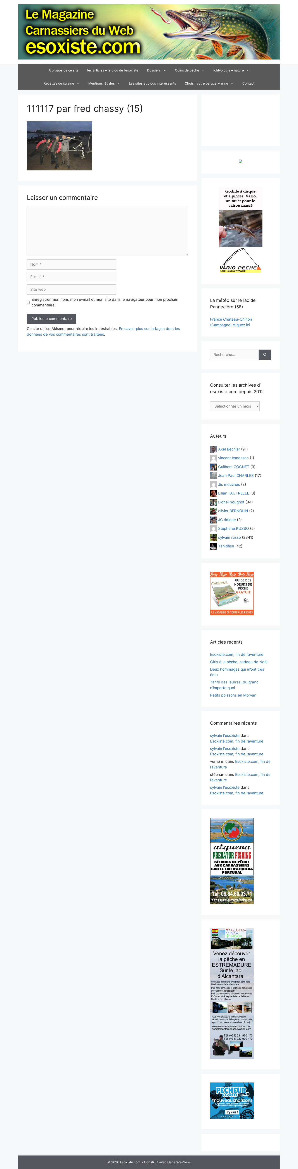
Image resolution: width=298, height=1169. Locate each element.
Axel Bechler (229, 449)
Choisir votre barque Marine (206, 83)
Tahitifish (226, 546)
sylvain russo (229, 537)
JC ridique (227, 519)
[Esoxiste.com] (149, 31)
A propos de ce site (64, 70)
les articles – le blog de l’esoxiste (112, 70)
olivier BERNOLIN (233, 511)
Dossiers (154, 70)
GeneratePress (179, 1162)
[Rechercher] (265, 355)
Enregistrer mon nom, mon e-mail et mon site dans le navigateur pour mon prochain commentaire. (105, 302)
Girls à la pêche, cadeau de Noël (238, 662)
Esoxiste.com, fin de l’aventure (236, 654)
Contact (248, 83)
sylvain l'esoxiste (225, 735)
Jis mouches (229, 484)
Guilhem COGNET (233, 466)
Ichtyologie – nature (228, 70)
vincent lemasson (233, 458)
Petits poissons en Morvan (233, 695)
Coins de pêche (187, 70)
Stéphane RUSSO (233, 528)
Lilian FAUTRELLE (233, 493)
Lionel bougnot (231, 502)
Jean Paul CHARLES (236, 475)
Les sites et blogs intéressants (152, 83)
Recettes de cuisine (59, 83)
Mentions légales (101, 83)
